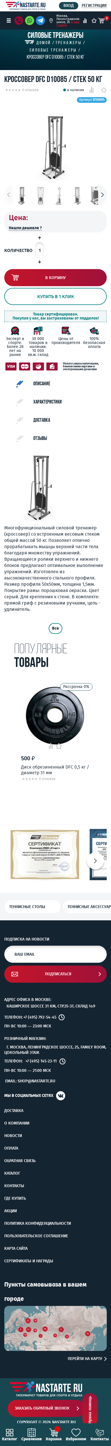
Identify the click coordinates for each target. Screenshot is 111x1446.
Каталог (12, 1173)
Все (55, 628)
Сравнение (31, 1439)
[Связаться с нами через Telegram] (41, 20)
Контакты (14, 1186)
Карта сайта (16, 1249)
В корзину (55, 277)
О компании (16, 1123)
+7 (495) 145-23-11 (41, 1061)
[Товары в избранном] (94, 20)
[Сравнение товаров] (85, 20)
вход (68, 5)
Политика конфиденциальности (37, 1224)
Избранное (76, 1439)
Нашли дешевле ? (25, 228)
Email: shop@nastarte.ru (30, 1081)
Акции (10, 1211)
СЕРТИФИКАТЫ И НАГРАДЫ (28, 1261)
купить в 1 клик (55, 296)
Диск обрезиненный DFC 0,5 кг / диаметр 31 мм (55, 769)
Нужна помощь (90, 1410)
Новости (13, 1136)
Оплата (11, 1148)
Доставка (13, 1111)
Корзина (54, 1439)
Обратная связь (20, 1161)
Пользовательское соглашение (36, 1236)
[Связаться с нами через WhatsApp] (29, 20)
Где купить (15, 1199)
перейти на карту (85, 1359)
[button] (102, 194)
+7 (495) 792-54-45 (39, 1017)
